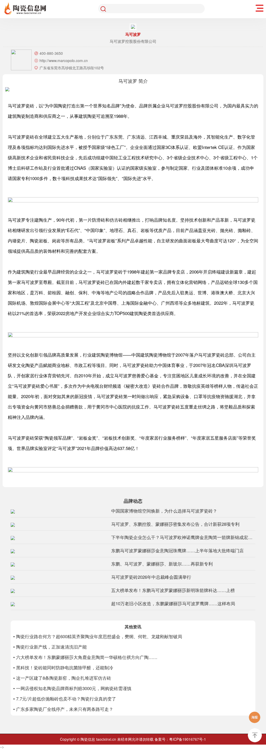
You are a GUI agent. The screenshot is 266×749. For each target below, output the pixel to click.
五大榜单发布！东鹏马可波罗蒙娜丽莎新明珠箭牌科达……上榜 (173, 590)
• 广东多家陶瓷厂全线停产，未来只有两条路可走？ (63, 709)
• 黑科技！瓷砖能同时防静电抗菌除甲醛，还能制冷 (63, 667)
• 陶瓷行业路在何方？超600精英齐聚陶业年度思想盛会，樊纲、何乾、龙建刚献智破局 (97, 636)
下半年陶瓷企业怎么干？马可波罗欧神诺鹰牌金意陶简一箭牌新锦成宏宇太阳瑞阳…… (183, 537)
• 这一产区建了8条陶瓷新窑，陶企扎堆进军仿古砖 (62, 678)
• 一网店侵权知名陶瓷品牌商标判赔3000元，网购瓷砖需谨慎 (72, 688)
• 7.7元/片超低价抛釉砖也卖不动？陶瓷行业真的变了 (64, 698)
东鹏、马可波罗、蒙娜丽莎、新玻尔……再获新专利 (162, 563)
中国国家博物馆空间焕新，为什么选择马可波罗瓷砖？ (164, 510)
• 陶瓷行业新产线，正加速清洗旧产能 (50, 646)
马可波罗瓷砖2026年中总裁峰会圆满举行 (151, 577)
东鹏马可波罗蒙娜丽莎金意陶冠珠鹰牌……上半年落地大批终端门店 (177, 550)
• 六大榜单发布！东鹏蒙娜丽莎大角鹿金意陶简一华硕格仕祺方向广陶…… (85, 657)
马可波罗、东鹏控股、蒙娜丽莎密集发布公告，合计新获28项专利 (175, 524)
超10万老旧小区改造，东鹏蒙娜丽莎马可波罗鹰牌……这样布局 (173, 603)
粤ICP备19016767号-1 (187, 739)
